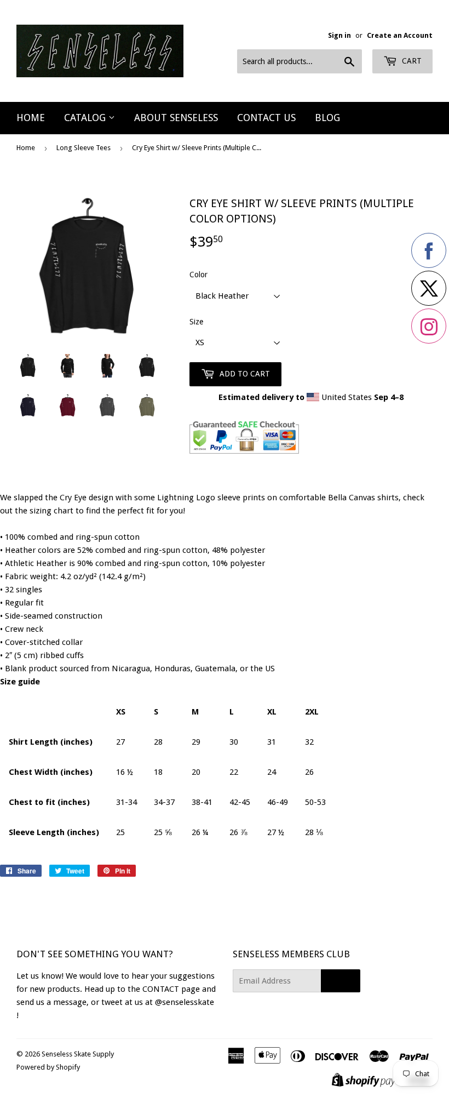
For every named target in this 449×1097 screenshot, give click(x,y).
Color (198, 274)
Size (196, 321)
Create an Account (400, 35)
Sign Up (340, 981)
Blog (327, 117)
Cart (411, 60)
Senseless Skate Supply (78, 1054)
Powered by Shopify (48, 1067)
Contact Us (266, 117)
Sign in (339, 35)
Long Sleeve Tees (83, 148)
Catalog (86, 117)
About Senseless (176, 117)
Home (30, 117)
